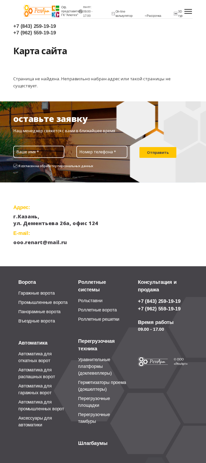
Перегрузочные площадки (94, 402)
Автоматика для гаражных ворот (35, 389)
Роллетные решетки (98, 319)
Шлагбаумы (93, 443)
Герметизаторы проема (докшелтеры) (102, 386)
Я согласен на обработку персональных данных (55, 166)
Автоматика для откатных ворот (35, 357)
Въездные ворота (36, 320)
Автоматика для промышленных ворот (41, 405)
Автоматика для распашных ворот (36, 373)
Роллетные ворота (97, 309)
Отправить (158, 152)
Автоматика (32, 343)
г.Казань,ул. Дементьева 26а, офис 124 (53, 220)
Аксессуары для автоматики (35, 421)
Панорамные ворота (39, 311)
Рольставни (90, 300)
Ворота (27, 282)
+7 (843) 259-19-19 (34, 26)
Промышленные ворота (43, 302)
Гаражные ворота (36, 293)
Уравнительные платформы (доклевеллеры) (95, 366)
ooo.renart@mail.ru (40, 242)
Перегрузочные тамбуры (94, 418)
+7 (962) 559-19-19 (34, 32)
